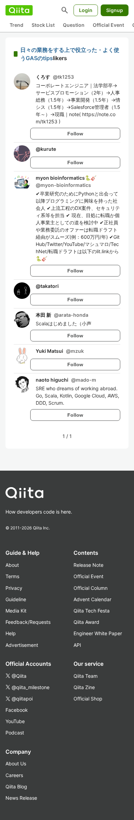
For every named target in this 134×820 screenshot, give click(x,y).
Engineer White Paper (98, 633)
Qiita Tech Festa (92, 611)
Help (10, 633)
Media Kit (15, 611)
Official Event (108, 25)
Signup (114, 10)
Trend (16, 25)
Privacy (13, 588)
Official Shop (88, 698)
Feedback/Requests (28, 622)
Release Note (88, 565)
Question (74, 25)
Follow (75, 133)
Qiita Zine (84, 687)
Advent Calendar (92, 599)
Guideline (15, 599)
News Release (21, 798)
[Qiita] (19, 10)
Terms (12, 576)
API (77, 645)
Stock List (43, 25)
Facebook (16, 710)
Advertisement (21, 645)
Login (85, 10)
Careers (14, 775)
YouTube (15, 721)
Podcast (14, 732)
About (12, 565)
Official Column (91, 588)
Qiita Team (86, 676)
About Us (15, 763)
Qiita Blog (16, 786)
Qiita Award (86, 622)
